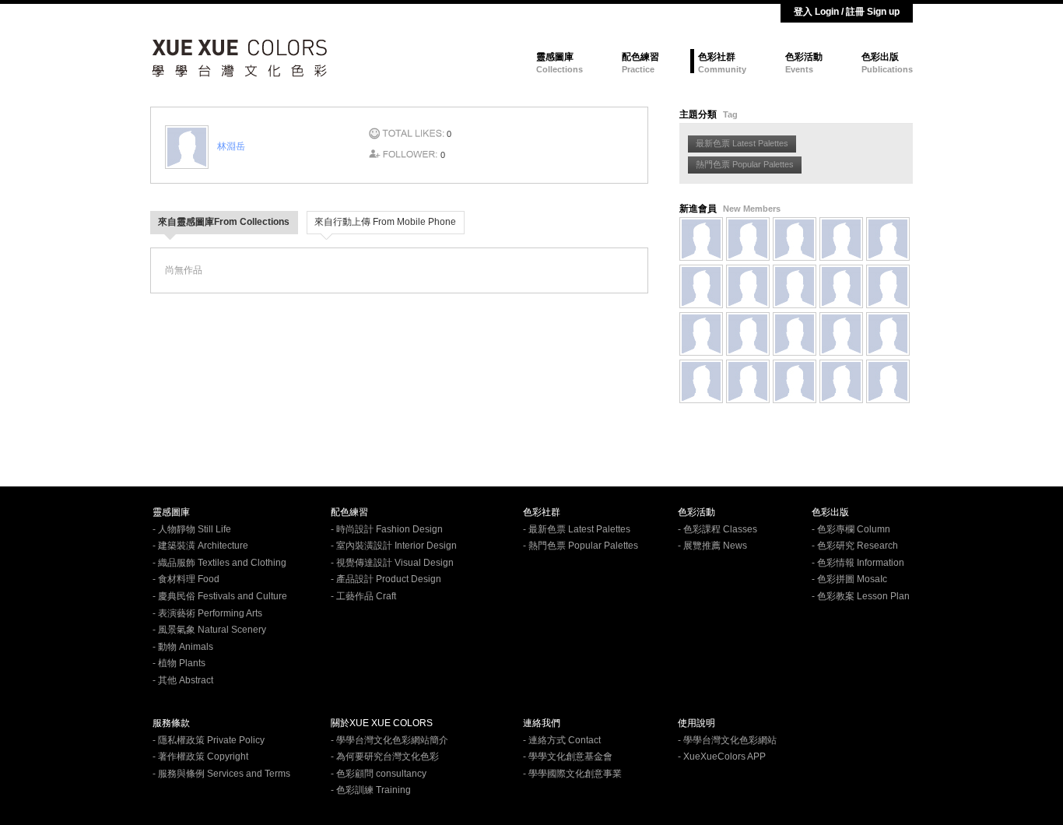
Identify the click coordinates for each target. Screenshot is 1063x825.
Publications (887, 69)
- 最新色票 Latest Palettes (576, 529)
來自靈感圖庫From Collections (223, 221)
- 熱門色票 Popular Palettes (580, 545)
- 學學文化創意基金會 (567, 756)
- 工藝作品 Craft (363, 596)
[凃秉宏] (747, 333)
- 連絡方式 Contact (562, 740)
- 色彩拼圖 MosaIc (849, 579)
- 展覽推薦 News (712, 545)
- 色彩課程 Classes (717, 529)
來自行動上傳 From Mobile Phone (385, 221)
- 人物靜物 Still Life (192, 529)
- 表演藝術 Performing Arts (207, 613)
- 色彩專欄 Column (851, 529)
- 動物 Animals (183, 646)
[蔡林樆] (841, 238)
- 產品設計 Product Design (386, 579)
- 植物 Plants (179, 663)
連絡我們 (541, 723)
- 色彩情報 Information (858, 562)
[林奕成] (841, 333)
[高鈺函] (747, 238)
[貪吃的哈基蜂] (887, 286)
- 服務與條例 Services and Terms (221, 773)
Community (722, 69)
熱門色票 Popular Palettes (745, 164)
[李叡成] (701, 333)
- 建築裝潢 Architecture (200, 545)
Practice (638, 69)
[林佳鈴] (701, 381)
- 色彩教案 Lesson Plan (861, 596)
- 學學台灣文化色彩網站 (727, 740)
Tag (730, 114)
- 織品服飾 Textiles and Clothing (219, 562)
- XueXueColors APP (722, 756)
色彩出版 (880, 56)
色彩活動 (804, 56)
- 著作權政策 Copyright (200, 756)
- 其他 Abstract (183, 680)
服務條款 (171, 723)
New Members (752, 208)
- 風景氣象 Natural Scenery (209, 629)
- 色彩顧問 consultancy (378, 773)
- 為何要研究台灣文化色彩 (385, 756)
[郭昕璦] (841, 286)
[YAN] (887, 238)
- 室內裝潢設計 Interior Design (394, 545)
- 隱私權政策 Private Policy (209, 740)
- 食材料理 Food (186, 579)
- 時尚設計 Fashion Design (387, 529)
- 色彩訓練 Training (371, 790)
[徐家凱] (794, 381)
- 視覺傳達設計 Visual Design (392, 562)
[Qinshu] (794, 238)
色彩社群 (716, 56)
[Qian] (701, 238)
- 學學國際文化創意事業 (572, 773)
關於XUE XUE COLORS (382, 723)
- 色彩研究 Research (855, 545)
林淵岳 (231, 146)
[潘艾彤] (747, 381)
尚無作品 (183, 270)
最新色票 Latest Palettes (742, 143)
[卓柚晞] (794, 286)
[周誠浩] (747, 286)
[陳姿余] (841, 381)
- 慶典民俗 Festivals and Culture (220, 596)
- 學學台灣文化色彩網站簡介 (389, 740)
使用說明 (696, 723)
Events (799, 69)
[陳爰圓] (887, 333)
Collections (559, 69)
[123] (701, 286)
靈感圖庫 (555, 56)
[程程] (887, 381)
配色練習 (640, 56)
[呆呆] (794, 333)
